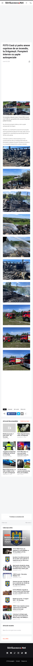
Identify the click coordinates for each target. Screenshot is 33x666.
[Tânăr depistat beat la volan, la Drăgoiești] (23, 428)
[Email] (22, 413)
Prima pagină (10, 661)
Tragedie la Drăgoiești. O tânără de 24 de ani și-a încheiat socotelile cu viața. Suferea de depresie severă (9, 453)
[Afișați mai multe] (25, 413)
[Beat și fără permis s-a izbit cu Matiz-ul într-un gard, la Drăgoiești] (9, 463)
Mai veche (28, 522)
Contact (18, 661)
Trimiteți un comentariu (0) (16, 516)
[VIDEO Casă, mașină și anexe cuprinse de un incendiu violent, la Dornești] (7, 608)
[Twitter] (18, 413)
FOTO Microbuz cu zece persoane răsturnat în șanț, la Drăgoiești (22, 453)
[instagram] (18, 653)
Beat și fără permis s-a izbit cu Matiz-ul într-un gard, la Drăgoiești (9, 471)
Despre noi (24, 661)
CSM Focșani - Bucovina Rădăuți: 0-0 (20, 575)
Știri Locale (16, 409)
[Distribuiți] (28, 61)
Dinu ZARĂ (5, 638)
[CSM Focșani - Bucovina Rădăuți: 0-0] (7, 576)
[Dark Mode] (26, 3)
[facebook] (7, 653)
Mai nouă (4, 522)
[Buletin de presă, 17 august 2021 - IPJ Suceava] (7, 600)
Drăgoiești (10, 409)
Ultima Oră (23, 409)
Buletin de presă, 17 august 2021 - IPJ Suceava (20, 599)
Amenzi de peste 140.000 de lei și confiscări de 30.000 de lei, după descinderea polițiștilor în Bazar (21, 583)
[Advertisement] (16, 23)
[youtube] (11, 653)
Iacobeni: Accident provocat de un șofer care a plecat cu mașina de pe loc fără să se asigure (21, 558)
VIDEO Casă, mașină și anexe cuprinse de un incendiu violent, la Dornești (21, 607)
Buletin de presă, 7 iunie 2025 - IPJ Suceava (8, 435)
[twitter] (22, 653)
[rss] (25, 653)
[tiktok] (14, 653)
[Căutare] (30, 3)
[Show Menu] (2, 3)
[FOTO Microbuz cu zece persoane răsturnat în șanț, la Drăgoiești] (23, 445)
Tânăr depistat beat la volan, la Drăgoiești (23, 434)
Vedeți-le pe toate (24, 421)
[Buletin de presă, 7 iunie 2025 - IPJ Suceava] (9, 428)
